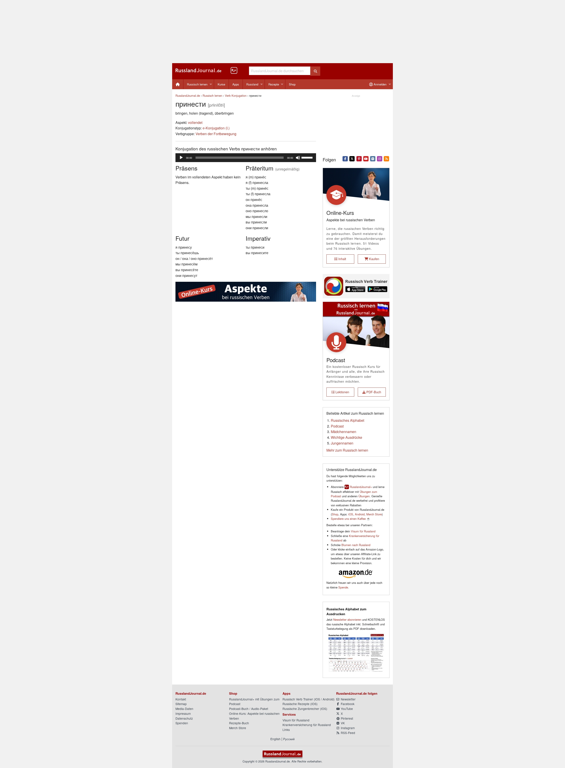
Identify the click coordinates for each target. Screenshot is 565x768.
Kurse (221, 84)
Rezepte (273, 84)
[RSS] (387, 158)
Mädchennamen (343, 431)
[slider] (307, 157)
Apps (235, 84)
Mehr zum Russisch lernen (347, 450)
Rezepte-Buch (239, 723)
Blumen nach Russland (355, 545)
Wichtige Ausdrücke (346, 437)
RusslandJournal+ (361, 487)
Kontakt (180, 699)
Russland (252, 84)
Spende (343, 587)
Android (360, 514)
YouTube (346, 708)
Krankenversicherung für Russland (306, 725)
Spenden (181, 723)
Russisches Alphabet (347, 420)
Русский (289, 739)
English (275, 739)
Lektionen (342, 392)
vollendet (195, 122)
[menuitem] (177, 84)
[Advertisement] (282, 31)
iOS (350, 514)
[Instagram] (380, 158)
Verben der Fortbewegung (216, 133)
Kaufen (373, 258)
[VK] (373, 158)
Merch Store (374, 514)
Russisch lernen (197, 84)
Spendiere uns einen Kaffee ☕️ (350, 518)
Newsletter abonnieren (347, 619)
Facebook (347, 704)
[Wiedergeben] (181, 157)
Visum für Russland (363, 531)
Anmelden (379, 84)
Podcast (337, 426)
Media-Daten (184, 708)
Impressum (183, 713)
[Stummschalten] (298, 157)
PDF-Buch (373, 392)
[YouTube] (366, 158)
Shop (292, 84)
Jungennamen (342, 443)
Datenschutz (184, 718)
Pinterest (346, 718)
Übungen (364, 496)
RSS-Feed (347, 732)
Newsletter (348, 699)
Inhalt (341, 258)
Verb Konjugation (236, 95)
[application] (245, 157)
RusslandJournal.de (187, 95)
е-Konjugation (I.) (216, 128)
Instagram (347, 728)
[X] (352, 158)
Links (286, 729)
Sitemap (181, 704)
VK (342, 723)
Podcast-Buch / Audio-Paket (248, 708)
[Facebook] (345, 158)
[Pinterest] (359, 158)
